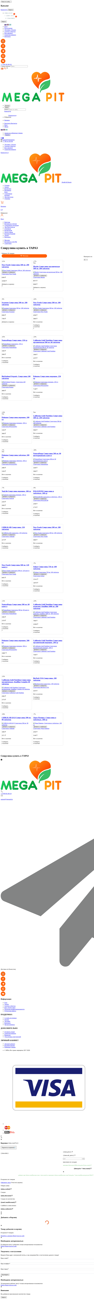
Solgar (42, 576)
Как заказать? (8, 33)
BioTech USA (45, 687)
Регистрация (8, 28)
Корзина (7, 120)
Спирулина (7, 243)
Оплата (6, 1019)
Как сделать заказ (9, 1007)
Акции (6, 187)
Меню (6, 126)
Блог (5, 1002)
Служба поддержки (10, 1018)
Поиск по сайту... (6, 1)
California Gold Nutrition (48, 351)
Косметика (7, 188)
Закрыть (3, 1297)
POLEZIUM (44, 500)
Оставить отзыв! (9, 1032)
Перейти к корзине (7, 1236)
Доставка (7, 1021)
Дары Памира (45, 728)
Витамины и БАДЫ (10, 242)
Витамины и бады (10, 224)
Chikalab (11, 536)
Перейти (7, 135)
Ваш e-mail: (5, 1258)
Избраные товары (10, 1047)
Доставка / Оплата (10, 30)
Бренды (6, 222)
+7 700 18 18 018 (7, 141)
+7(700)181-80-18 (6, 793)
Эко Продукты (9, 227)
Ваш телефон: (5, 1263)
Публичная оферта (10, 1011)
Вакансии (7, 1035)
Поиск (6, 107)
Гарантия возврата (10, 35)
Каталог (7, 105)
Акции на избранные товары (13, 133)
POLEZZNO (44, 385)
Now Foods (12, 274)
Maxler (43, 277)
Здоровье (7, 198)
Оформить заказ (6, 1182)
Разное (11, 387)
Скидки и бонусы (10, 31)
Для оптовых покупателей (12, 1037)
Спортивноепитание (8, 194)
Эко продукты (8, 197)
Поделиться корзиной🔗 (8, 1147)
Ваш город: (5, 1269)
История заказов (9, 1045)
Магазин (7, 240)
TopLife (11, 498)
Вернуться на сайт (18, 1236)
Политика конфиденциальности (14, 1009)
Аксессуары (8, 232)
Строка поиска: (6, 66)
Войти (3, 1246)
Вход (6, 26)
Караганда (4, 9)
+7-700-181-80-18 (6, 64)
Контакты (7, 36)
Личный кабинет (9, 1044)
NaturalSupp (13, 347)
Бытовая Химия (9, 233)
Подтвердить (5, 1274)
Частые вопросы (9, 1024)
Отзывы (6, 185)
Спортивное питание (11, 225)
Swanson (12, 312)
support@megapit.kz (9, 140)
